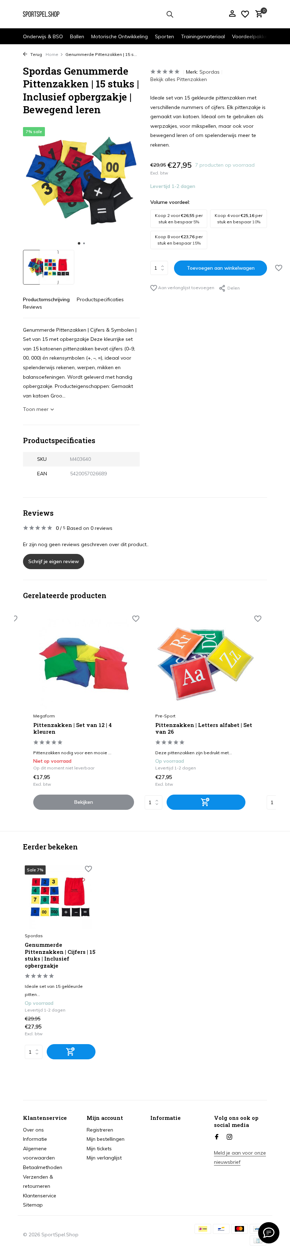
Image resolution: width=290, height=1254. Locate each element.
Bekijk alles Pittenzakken (178, 79)
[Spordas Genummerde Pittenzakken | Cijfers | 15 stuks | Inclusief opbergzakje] (60, 897)
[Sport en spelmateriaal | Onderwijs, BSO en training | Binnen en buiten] (45, 14)
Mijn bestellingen (105, 1139)
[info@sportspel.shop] (268, 1232)
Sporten (164, 36)
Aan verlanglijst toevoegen (185, 287)
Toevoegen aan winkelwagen (221, 268)
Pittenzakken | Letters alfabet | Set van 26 (203, 728)
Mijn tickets (99, 1148)
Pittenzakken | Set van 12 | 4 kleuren (72, 728)
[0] (257, 14)
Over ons (33, 1130)
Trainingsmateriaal (203, 36)
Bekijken (83, 802)
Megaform (44, 715)
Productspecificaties (100, 299)
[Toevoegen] (206, 802)
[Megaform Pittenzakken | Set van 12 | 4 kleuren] (83, 664)
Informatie (35, 1139)
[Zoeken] (169, 14)
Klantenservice (39, 1195)
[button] (79, 243)
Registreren (100, 1130)
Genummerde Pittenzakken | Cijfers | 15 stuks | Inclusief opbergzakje (60, 955)
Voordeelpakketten (254, 36)
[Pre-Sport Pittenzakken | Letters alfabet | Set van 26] (205, 664)
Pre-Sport (165, 715)
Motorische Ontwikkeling (119, 36)
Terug (35, 54)
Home (52, 54)
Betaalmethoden (42, 1167)
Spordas (209, 72)
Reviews (32, 307)
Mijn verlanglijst (104, 1158)
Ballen (77, 36)
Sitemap (33, 1205)
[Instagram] (229, 1137)
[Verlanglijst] (245, 14)
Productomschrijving (46, 299)
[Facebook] (217, 1137)
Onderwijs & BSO (43, 36)
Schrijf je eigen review (53, 561)
